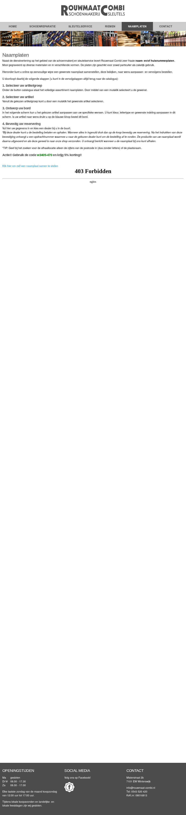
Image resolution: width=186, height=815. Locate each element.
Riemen (110, 26)
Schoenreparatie (42, 26)
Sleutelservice (80, 26)
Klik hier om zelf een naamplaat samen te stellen (30, 166)
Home (13, 26)
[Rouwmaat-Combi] (93, 20)
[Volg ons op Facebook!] (69, 791)
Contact (165, 26)
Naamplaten (137, 26)
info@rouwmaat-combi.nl (140, 787)
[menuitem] (12, 26)
